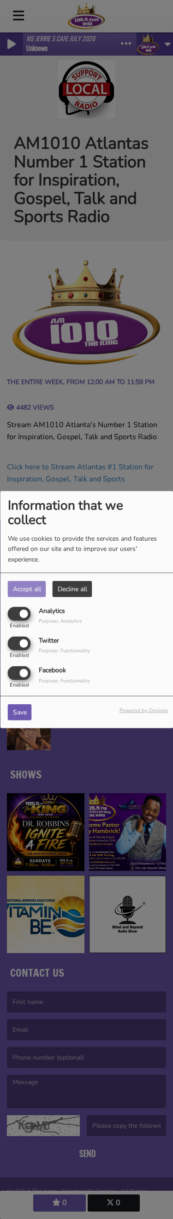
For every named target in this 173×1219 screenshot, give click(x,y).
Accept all (27, 588)
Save (20, 712)
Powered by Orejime (143, 710)
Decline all (72, 588)
